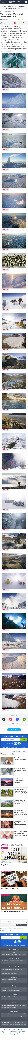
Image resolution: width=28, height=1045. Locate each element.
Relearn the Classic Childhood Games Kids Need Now (12, 963)
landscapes (20, 928)
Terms (4, 1031)
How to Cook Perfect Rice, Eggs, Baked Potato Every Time (13, 952)
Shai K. (8, 19)
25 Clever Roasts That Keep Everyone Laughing (11, 990)
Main (1, 11)
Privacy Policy (22, 747)
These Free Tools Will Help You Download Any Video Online (13, 1024)
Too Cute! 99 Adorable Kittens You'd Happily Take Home (13, 1005)
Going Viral (14, 1003)
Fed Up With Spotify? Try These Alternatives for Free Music (13, 1022)
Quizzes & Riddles (14, 958)
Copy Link (15, 724)
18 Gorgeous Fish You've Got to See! (9, 973)
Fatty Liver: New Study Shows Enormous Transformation (13, 954)
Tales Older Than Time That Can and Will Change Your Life (13, 1016)
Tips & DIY (14, 977)
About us (20, 1029)
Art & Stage (14, 994)
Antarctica (8, 930)
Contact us (7, 1029)
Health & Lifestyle (14, 950)
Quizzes (6, 844)
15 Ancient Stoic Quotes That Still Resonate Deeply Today (13, 1013)
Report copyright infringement (20, 751)
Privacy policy (13, 1031)
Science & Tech (14, 1020)
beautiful (2, 930)
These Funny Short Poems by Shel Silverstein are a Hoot (13, 999)
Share (25, 23)
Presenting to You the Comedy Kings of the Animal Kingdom (14, 988)
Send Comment (21, 925)
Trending (21, 1033)
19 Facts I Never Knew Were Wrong (8, 979)
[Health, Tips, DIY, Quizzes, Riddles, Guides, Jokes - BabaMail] (15, 2)
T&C (17, 747)
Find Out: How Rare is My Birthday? (8, 1007)
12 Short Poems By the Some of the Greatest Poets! (12, 996)
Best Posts (6, 1033)
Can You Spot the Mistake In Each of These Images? (12, 960)
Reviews (14, 1035)
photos (14, 928)
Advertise (22, 1031)
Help (14, 1029)
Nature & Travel (10, 11)
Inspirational (14, 1011)
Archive (14, 1033)
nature (10, 928)
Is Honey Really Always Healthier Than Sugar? (11, 982)
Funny (14, 986)
